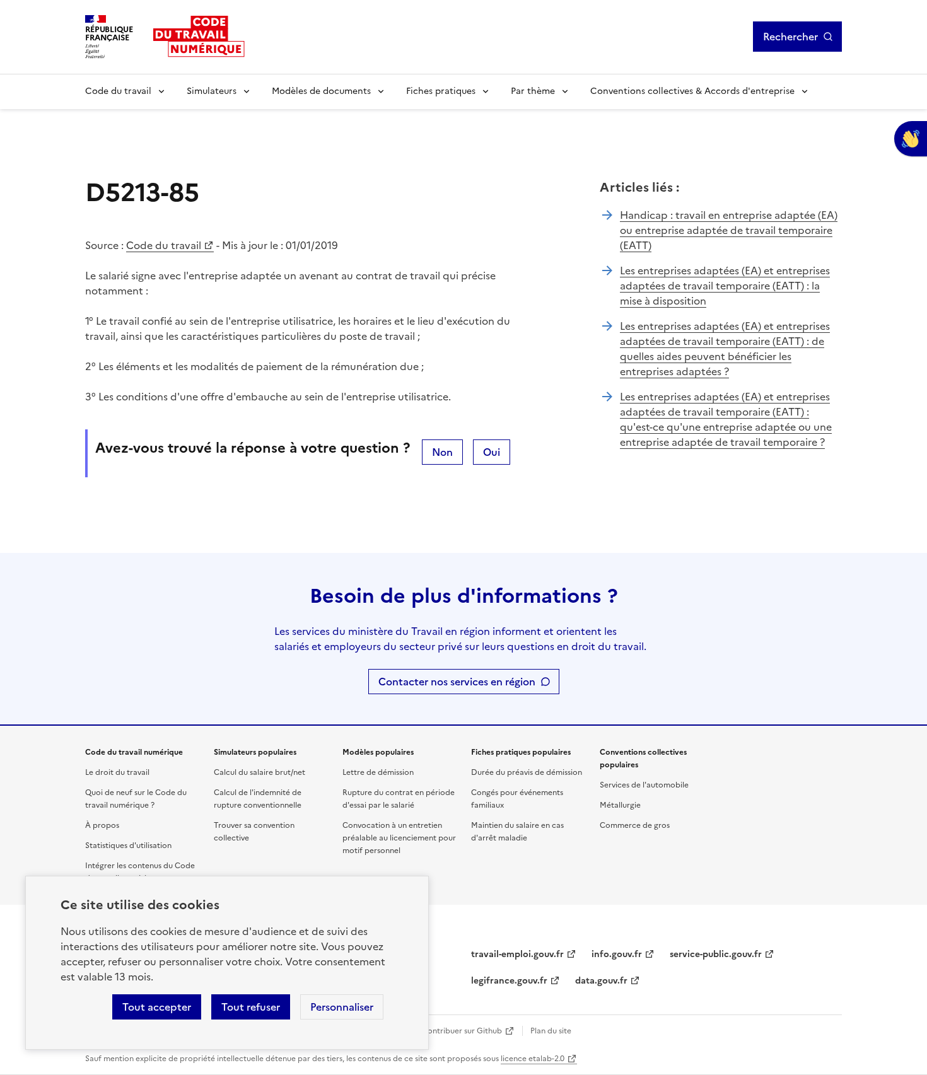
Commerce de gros (635, 825)
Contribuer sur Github (462, 1031)
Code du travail (118, 91)
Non (442, 452)
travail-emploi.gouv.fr (517, 954)
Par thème (533, 91)
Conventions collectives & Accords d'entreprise (692, 91)
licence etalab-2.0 (532, 1058)
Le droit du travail (117, 772)
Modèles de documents (321, 91)
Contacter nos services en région (456, 681)
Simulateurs (211, 91)
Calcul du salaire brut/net (259, 772)
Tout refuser (250, 1006)
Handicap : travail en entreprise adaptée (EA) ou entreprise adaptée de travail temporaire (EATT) (728, 230)
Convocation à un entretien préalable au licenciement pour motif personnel (399, 838)
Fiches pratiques (440, 91)
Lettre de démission (378, 772)
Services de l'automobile (644, 785)
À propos (102, 825)
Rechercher (790, 36)
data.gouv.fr (601, 980)
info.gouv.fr (617, 954)
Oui (491, 452)
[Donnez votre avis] (910, 138)
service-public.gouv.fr (716, 954)
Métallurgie (620, 805)
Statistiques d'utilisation (128, 845)
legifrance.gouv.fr (509, 980)
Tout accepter (156, 1006)
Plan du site (550, 1031)
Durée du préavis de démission (526, 772)
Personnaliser (341, 1006)
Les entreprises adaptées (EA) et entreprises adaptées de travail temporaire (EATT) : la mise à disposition (725, 285)
